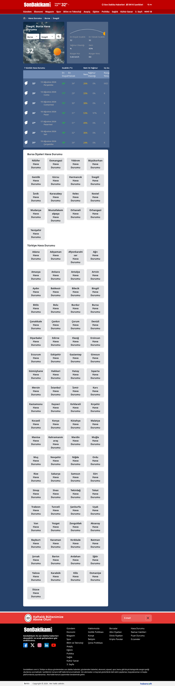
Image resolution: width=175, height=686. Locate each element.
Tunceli (55, 510)
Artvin (95, 275)
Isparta (95, 374)
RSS (27, 683)
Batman (95, 543)
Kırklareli (75, 408)
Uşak (95, 510)
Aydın (36, 292)
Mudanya (35, 214)
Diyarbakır (36, 341)
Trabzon (36, 510)
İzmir (75, 391)
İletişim (91, 639)
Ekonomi (38, 11)
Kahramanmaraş (55, 442)
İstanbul (55, 391)
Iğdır (95, 560)
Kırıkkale (75, 543)
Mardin (75, 441)
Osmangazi (55, 164)
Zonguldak (76, 527)
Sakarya (55, 477)
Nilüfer (36, 164)
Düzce (36, 593)
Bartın (55, 560)
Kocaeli (36, 424)
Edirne (55, 341)
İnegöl (55, 18)
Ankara (55, 275)
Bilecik (75, 292)
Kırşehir (95, 408)
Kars (95, 391)
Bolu (55, 308)
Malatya (95, 424)
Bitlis (36, 308)
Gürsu (55, 181)
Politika (105, 11)
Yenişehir (36, 234)
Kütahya (75, 424)
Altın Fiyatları (115, 632)
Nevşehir (55, 461)
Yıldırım (75, 164)
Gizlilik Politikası (96, 632)
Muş (36, 461)
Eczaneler (135, 639)
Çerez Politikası (95, 642)
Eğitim (96, 11)
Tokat (95, 494)
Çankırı (55, 325)
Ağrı (95, 255)
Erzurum (36, 358)
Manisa (36, 441)
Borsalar (113, 628)
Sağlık (115, 11)
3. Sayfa (139, 11)
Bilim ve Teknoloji (72, 11)
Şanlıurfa (75, 510)
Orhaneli (76, 214)
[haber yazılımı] (146, 683)
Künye (91, 635)
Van (36, 527)
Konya (55, 424)
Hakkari (55, 374)
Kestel (95, 197)
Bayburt (36, 543)
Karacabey (56, 197)
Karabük (56, 576)
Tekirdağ (75, 494)
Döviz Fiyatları (116, 635)
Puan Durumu (138, 635)
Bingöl (95, 292)
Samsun (75, 477)
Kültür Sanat (126, 11)
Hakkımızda (93, 628)
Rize (36, 477)
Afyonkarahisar (76, 257)
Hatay (75, 374)
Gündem (27, 11)
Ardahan (75, 560)
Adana (36, 255)
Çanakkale (36, 325)
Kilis (75, 576)
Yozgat (55, 527)
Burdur (75, 308)
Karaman (55, 543)
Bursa (46, 18)
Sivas (55, 494)
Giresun (95, 358)
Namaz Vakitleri (138, 632)
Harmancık (75, 181)
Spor (58, 11)
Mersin (36, 391)
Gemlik (36, 181)
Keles (75, 197)
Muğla (95, 441)
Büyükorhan (95, 164)
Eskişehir (56, 358)
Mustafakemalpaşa (55, 215)
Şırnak (36, 560)
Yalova (36, 576)
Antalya (75, 275)
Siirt (95, 477)
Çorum (75, 325)
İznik (36, 197)
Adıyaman (55, 255)
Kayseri (55, 408)
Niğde (75, 461)
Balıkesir (56, 292)
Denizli (95, 325)
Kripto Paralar (116, 639)
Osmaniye (95, 576)
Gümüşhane (36, 374)
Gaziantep (75, 358)
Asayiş (87, 11)
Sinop (36, 494)
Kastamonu (36, 408)
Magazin (49, 11)
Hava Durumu (34, 18)
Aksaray (95, 527)
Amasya (36, 275)
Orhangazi (95, 214)
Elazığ (75, 341)
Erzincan (95, 341)
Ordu (95, 461)
